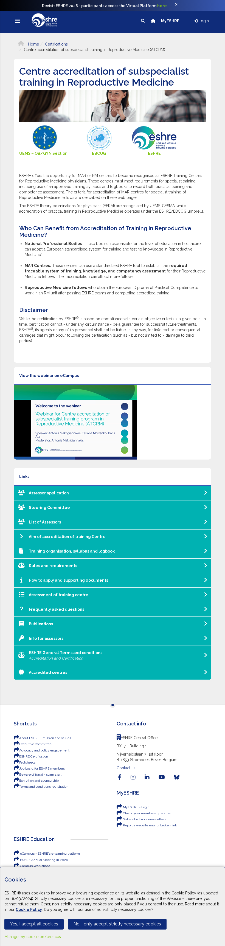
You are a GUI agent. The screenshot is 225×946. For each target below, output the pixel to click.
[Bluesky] (176, 777)
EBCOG (99, 153)
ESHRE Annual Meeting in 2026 (43, 860)
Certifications (56, 44)
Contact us (126, 768)
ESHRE (154, 153)
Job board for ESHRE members (42, 768)
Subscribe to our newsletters (144, 819)
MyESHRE (170, 21)
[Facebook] (120, 777)
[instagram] (133, 777)
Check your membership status (146, 813)
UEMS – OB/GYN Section (43, 153)
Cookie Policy (29, 909)
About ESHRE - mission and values (45, 738)
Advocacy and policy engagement (44, 750)
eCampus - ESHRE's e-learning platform (49, 853)
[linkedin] (147, 777)
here (162, 6)
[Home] (153, 21)
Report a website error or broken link (149, 825)
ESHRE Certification (33, 756)
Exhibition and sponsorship (39, 780)
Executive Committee (35, 744)
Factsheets (27, 762)
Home (33, 44)
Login (203, 21)
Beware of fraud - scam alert (40, 774)
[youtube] (162, 777)
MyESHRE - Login (136, 807)
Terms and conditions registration (43, 787)
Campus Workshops (34, 866)
